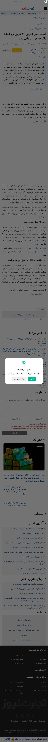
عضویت (32, 379)
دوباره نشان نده (19, 379)
